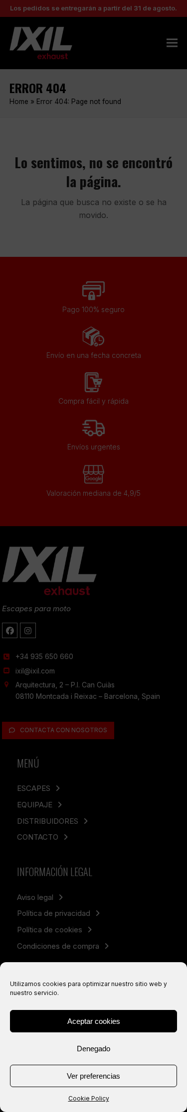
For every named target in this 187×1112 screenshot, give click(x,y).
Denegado (93, 1048)
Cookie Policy (88, 1098)
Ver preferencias (93, 1076)
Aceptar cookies (93, 1021)
